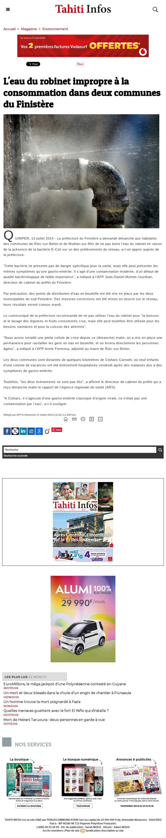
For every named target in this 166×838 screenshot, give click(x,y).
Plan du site (72, 830)
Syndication (92, 830)
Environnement (55, 29)
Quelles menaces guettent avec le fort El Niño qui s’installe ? (56, 711)
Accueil (9, 29)
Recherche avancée (15, 455)
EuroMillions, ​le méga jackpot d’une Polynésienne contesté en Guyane (64, 684)
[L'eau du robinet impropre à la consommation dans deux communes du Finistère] (81, 115)
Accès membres (53, 830)
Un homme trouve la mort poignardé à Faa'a (41, 702)
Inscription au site (113, 830)
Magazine (29, 29)
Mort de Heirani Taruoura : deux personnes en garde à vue (54, 720)
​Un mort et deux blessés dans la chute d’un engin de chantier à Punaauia (67, 693)
